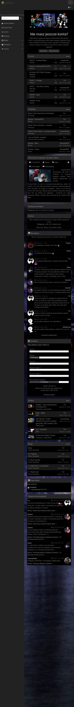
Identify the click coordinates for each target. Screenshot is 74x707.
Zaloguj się (31, 210)
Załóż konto (43, 51)
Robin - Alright (40, 413)
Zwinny (46, 162)
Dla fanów (7, 45)
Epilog (30, 448)
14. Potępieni (32, 454)
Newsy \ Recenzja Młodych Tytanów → (40, 563)
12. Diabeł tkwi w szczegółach (38, 466)
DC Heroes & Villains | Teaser (45, 435)
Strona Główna (8, 23)
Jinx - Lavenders (41, 429)
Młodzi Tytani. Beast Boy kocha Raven (41, 113)
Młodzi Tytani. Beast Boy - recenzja (40, 125)
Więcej (67, 56)
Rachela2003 (64, 88)
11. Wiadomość (33, 472)
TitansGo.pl (9, 3)
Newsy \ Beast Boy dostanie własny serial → (42, 511)
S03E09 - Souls (34, 95)
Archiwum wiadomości (49, 335)
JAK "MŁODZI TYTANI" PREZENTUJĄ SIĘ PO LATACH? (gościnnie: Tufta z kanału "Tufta (46, 421)
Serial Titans (7, 28)
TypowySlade (64, 131)
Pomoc (6, 49)
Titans (56, 162)
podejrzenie (65, 60)
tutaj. (29, 197)
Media (5, 40)
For (65, 66)
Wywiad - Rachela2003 (35, 119)
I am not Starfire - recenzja (37, 137)
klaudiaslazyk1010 (37, 489)
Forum (5, 32)
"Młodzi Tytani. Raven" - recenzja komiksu (42, 131)
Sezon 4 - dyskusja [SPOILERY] (39, 66)
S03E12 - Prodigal (35, 80)
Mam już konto (53, 51)
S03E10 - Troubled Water (37, 60)
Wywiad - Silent (33, 143)
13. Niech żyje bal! (34, 460)
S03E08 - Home (34, 101)
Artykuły (6, 36)
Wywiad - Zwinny (33, 149)
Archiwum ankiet (49, 395)
